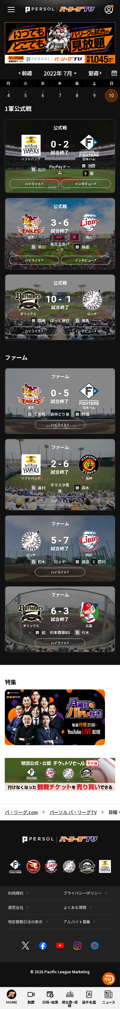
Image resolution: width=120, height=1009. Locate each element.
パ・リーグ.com (21, 812)
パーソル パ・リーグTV (73, 812)
